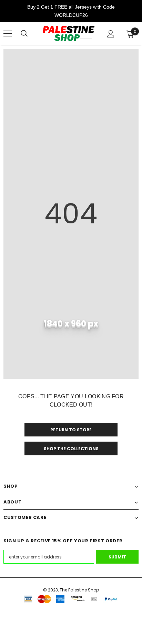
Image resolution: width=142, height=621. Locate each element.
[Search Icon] (24, 33)
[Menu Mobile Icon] (7, 34)
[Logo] (68, 33)
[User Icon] (110, 33)
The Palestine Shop (79, 590)
